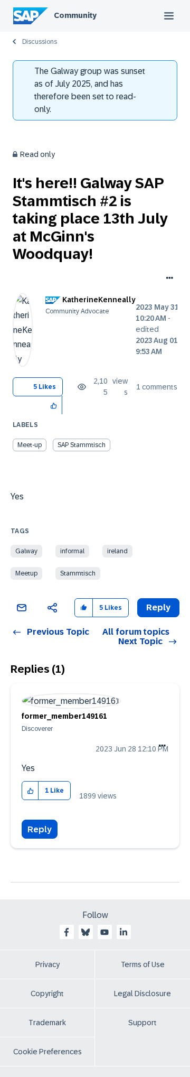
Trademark (47, 1022)
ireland (117, 551)
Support (142, 1022)
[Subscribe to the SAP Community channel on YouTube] (104, 932)
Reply (39, 829)
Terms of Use (143, 964)
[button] (54, 405)
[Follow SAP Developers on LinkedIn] (123, 932)
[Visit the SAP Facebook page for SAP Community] (66, 932)
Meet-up (29, 445)
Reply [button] (158, 607)
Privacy (47, 964)
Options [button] (167, 279)
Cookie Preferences (47, 1051)
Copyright (47, 993)
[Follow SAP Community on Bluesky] (85, 932)
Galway (26, 551)
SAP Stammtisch (82, 445)
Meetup (26, 573)
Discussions (39, 41)
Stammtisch (78, 573)
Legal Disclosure (142, 993)
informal (72, 551)
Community (75, 15)
